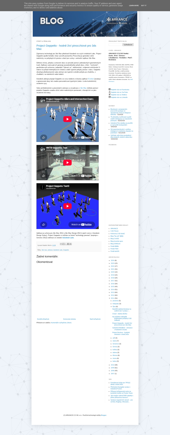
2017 (113, 281)
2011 (113, 298)
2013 (113, 292)
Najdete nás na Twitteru (119, 95)
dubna (115, 352)
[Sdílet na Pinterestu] (70, 244)
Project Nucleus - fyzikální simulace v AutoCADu (121, 333)
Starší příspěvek (95, 319)
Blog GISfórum (115, 244)
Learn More (134, 5)
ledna (115, 361)
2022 (113, 266)
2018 (113, 278)
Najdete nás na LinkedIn (119, 97)
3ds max (44, 250)
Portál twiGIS (115, 251)
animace (50, 250)
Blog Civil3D (115, 238)
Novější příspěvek (43, 319)
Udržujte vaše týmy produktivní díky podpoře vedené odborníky (121, 136)
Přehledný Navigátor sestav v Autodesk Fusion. (120, 388)
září (114, 338)
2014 (113, 289)
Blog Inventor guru (117, 241)
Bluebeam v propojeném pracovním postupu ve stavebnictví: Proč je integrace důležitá (121, 111)
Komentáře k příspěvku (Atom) (61, 323)
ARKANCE (114, 228)
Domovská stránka (69, 319)
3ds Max (83, 88)
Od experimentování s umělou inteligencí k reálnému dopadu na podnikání (122, 131)
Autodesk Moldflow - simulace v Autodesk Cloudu (122, 328)
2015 (113, 286)
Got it (143, 5)
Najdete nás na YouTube (119, 92)
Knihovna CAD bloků (118, 234)
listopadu (116, 304)
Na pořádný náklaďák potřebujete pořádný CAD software (122, 318)
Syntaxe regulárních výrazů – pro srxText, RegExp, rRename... (122, 401)
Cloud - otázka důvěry (119, 314)
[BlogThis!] (63, 244)
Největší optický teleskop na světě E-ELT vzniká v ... (121, 310)
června (115, 347)
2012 (113, 295)
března (115, 355)
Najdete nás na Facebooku (120, 90)
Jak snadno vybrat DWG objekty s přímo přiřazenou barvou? (122, 396)
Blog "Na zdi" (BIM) (117, 236)
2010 (113, 365)
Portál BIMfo (115, 246)
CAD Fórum (114, 231)
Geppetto (66, 250)
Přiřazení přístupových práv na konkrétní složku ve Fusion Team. (122, 392)
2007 (113, 374)
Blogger (103, 415)
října (114, 306)
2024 (113, 260)
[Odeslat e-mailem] (61, 244)
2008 (113, 371)
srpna (115, 341)
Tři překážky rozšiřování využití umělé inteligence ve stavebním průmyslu (121, 118)
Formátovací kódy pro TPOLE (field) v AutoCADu (120, 383)
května (115, 350)
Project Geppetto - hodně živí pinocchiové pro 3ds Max (122, 324)
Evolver (91, 79)
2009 (113, 368)
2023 (113, 263)
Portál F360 (114, 249)
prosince (116, 301)
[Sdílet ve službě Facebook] (68, 244)
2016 (113, 284)
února (115, 358)
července (116, 344)
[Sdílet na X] (66, 244)
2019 (113, 275)
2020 (113, 272)
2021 (113, 269)
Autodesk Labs (68, 238)
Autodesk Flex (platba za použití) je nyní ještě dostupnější (122, 124)
